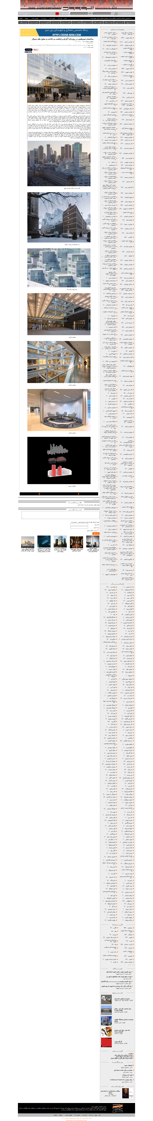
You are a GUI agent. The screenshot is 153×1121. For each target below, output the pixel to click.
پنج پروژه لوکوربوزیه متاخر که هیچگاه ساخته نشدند (109, 289)
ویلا (115, 944)
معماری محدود (128, 177)
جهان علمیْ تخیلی (127, 376)
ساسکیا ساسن (111, 609)
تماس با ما (52, 18)
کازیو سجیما (112, 847)
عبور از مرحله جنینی (110, 205)
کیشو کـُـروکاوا (111, 903)
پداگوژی (130, 404)
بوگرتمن (130, 738)
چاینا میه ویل (128, 847)
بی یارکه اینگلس (128, 740)
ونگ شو (113, 831)
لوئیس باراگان (111, 692)
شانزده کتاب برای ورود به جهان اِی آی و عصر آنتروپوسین (126, 553)
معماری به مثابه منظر (110, 532)
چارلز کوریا (129, 845)
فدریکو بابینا (112, 646)
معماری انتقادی (128, 216)
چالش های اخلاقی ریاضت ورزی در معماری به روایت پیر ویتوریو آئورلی (109, 366)
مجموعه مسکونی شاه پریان (122, 998)
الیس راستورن (128, 692)
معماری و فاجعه (127, 268)
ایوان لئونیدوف (128, 716)
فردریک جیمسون (110, 661)
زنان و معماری (128, 228)
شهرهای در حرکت (111, 48)
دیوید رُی (130, 880)
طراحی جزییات (128, 518)
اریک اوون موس (128, 661)
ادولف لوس (129, 655)
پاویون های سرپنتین (127, 507)
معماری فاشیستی (127, 339)
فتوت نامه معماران (127, 1075)
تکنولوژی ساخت (127, 52)
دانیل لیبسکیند (128, 866)
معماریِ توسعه (128, 137)
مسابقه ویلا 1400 (111, 293)
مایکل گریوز (112, 750)
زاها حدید (112, 587)
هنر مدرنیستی (128, 143)
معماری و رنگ (128, 411)
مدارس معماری (128, 396)
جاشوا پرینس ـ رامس (126, 808)
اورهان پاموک (128, 705)
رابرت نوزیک (129, 888)
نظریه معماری (128, 45)
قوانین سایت (34, 18)
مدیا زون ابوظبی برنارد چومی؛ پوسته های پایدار (27, 549)
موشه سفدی (111, 769)
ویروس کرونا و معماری (126, 360)
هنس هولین (112, 805)
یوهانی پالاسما (111, 920)
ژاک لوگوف (112, 600)
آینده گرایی (129, 97)
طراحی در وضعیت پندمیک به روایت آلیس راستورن (126, 463)
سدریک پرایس (111, 620)
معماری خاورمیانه (111, 45)
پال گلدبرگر (129, 753)
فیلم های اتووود (111, 472)
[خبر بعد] (78, 494)
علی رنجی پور (127, 978)
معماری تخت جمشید (110, 140)
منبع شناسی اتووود (111, 280)
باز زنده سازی (128, 140)
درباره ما (44, 18)
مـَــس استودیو (111, 758)
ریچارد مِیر (129, 906)
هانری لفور (112, 788)
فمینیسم (113, 112)
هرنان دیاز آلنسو (111, 797)
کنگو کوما (112, 886)
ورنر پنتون (112, 823)
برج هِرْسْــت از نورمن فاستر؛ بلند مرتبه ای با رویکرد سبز (60, 550)
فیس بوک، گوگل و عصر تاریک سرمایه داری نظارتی (109, 502)
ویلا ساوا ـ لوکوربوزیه (110, 60)
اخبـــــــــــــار (34, 22)
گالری (114, 927)
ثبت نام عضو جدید (126, 13)
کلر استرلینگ (112, 870)
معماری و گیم (128, 458)
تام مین (130, 786)
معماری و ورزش (111, 525)
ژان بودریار (112, 592)
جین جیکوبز (129, 836)
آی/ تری (130, 631)
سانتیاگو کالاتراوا (111, 617)
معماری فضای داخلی (126, 273)
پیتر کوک (130, 772)
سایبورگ (113, 315)
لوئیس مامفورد (111, 695)
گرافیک (130, 256)
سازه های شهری (127, 48)
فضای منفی (129, 233)
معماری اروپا (128, 330)
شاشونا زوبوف (111, 633)
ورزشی (114, 934)
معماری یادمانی (128, 148)
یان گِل (113, 906)
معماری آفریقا (112, 404)
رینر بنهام (129, 914)
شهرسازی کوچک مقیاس (109, 142)
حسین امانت (129, 853)
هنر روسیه (129, 450)
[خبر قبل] (39, 494)
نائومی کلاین (112, 777)
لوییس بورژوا (111, 718)
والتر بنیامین (112, 817)
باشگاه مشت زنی (111, 421)
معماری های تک (128, 246)
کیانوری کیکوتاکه (111, 898)
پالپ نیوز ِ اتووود (128, 389)
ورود (96, 1115)
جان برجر (129, 812)
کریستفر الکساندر (110, 860)
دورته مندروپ (128, 873)
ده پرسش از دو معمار (110, 307)
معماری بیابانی (128, 426)
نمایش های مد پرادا (110, 515)
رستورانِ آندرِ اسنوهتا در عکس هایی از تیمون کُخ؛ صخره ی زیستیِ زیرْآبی (44, 550)
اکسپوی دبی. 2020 (110, 361)
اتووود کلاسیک (128, 197)
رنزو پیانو (130, 903)
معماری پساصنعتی (111, 305)
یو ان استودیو (111, 909)
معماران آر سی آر (110, 761)
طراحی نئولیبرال (127, 153)
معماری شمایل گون (127, 128)
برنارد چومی (129, 727)
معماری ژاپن (128, 280)
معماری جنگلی (128, 347)
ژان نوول (113, 595)
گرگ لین (113, 679)
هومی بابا (112, 812)
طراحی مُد (129, 398)
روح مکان (129, 93)
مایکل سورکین (111, 747)
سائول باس (112, 606)
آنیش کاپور (129, 625)
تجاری (114, 962)
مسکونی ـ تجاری (127, 951)
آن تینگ (130, 611)
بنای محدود (129, 181)
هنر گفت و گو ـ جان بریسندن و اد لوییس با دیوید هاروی (116, 986)
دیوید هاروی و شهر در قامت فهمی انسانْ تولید (118, 972)
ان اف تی (113, 545)
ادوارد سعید (129, 646)
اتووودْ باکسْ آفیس (111, 411)
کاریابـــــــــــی (45, 22)
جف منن (130, 817)
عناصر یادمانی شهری (110, 959)
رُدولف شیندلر (128, 895)
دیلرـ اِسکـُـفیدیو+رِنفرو (126, 876)
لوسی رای (112, 710)
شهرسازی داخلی (111, 536)
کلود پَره (113, 873)
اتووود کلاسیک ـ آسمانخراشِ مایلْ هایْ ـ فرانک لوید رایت (93, 550)
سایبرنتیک (113, 393)
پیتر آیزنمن (129, 764)
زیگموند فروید (111, 589)
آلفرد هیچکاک (128, 603)
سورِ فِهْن (113, 628)
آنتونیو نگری (129, 620)
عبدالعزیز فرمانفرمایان (109, 642)
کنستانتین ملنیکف (110, 883)
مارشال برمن (111, 735)
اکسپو (130, 351)
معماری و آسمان (127, 536)
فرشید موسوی (111, 663)
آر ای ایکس (129, 587)
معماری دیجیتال (128, 381)
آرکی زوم (129, 595)
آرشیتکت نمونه (128, 1065)
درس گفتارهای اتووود (110, 103)
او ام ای (60, 107)
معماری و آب (128, 437)
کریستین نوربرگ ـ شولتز (108, 862)
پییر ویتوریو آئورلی (127, 777)
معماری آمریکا (128, 493)
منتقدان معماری (128, 124)
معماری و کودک (111, 518)
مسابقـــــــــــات (76, 22)
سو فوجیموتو (111, 622)
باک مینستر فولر (128, 724)
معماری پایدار (128, 84)
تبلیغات (21, 18)
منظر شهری (129, 37)
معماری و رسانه (127, 278)
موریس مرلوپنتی (110, 766)
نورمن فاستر (112, 780)
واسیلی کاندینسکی (110, 814)
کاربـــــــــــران (66, 22)
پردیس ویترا (129, 570)
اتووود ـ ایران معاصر (126, 307)
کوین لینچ (113, 895)
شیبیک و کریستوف (110, 636)
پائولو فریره (129, 747)
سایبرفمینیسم (112, 413)
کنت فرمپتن (112, 877)
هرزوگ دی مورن (110, 794)
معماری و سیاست (127, 75)
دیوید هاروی (129, 886)
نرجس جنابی (78, 41)
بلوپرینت (113, 351)
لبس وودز (112, 690)
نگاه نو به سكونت (127, 64)
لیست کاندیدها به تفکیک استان (124, 1056)
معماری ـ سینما (128, 224)
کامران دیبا (112, 853)
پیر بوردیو (129, 775)
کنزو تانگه (112, 880)
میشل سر (112, 772)
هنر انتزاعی (129, 251)
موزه (131, 941)
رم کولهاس (129, 901)
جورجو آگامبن (128, 823)
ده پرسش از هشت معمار (109, 564)
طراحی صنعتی (128, 112)
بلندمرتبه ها (129, 305)
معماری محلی (128, 193)
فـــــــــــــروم (119, 22)
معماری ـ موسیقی (127, 548)
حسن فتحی (129, 850)
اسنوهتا (130, 675)
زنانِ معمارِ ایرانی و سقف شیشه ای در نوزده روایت (127, 540)
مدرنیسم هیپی (112, 401)
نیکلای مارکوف (111, 783)
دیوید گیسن (129, 883)
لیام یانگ (113, 724)
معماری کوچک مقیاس (126, 311)
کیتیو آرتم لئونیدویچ (110, 901)
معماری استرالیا (111, 318)
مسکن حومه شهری (127, 240)
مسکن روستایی (128, 284)
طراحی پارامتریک (127, 481)
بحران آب (129, 393)
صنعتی (130, 959)
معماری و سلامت (127, 472)
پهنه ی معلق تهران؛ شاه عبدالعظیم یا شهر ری (118, 976)
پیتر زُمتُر (129, 769)
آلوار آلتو (130, 606)
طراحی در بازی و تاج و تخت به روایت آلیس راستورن (110, 246)
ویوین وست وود (111, 836)
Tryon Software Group (80, 1120)
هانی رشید (112, 791)
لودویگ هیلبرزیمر (110, 705)
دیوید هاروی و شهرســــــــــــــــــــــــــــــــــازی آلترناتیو (116, 981)
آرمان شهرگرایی (127, 108)
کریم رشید (112, 866)
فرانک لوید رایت (110, 652)
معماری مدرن (128, 80)
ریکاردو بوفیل (128, 920)
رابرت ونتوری (128, 892)
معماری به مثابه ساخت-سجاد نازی (123, 1070)
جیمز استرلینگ (128, 834)
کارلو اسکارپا (112, 842)
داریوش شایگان (128, 863)
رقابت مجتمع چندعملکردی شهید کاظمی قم (111, 273)
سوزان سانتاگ (111, 631)
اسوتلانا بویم (128, 681)
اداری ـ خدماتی (128, 944)
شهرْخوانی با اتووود (110, 574)
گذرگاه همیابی (118, 1041)
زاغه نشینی (129, 413)
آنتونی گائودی (128, 614)
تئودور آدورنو (129, 780)
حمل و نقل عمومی (111, 937)
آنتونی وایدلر (129, 617)
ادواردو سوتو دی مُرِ (127, 651)
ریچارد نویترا (129, 909)
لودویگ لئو (112, 698)
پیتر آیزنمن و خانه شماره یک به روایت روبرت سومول (109, 559)
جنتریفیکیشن (112, 165)
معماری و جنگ (112, 76)
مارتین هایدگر (111, 729)
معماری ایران (128, 297)
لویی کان (113, 713)
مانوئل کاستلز (111, 740)
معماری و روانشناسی (126, 406)
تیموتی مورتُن (128, 802)
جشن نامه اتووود (127, 529)
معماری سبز (129, 158)
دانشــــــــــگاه (98, 22)
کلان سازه (129, 88)
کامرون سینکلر (111, 856)
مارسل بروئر (112, 732)
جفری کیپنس (128, 820)
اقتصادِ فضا (129, 220)
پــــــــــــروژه (130, 22)
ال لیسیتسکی (128, 690)
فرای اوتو (112, 655)
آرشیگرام (129, 592)
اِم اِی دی (129, 695)
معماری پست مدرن (126, 172)
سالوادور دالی (111, 611)
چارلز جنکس (129, 839)
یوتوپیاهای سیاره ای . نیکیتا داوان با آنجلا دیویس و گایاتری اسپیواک (109, 476)
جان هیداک (129, 814)
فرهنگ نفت (129, 545)
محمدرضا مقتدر (111, 753)
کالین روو (113, 850)
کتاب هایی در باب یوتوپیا (109, 334)
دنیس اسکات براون (127, 869)
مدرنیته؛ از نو (128, 322)
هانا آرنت (113, 786)
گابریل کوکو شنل (110, 672)
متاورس (113, 398)
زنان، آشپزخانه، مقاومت (109, 311)
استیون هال (129, 669)
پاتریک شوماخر (128, 750)
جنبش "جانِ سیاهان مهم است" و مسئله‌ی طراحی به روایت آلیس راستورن (109, 186)
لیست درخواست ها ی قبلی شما (123, 1055)
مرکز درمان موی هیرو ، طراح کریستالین (76, 549)
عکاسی (130, 237)
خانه (65, 18)
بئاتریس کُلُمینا (128, 718)
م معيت (116, 1033)
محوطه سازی (128, 201)
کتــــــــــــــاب (55, 22)
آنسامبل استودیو (127, 622)
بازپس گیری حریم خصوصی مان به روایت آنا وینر (109, 426)
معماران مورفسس (110, 764)
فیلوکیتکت (129, 366)
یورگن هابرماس (111, 912)
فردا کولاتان (112, 658)
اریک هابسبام (128, 663)
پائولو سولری (128, 744)
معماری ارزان (128, 165)
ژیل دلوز (113, 603)
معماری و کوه (128, 515)
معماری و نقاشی (127, 401)
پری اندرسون (128, 758)
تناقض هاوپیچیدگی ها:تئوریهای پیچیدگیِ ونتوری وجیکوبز (110, 323)
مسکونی (130, 927)
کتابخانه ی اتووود (127, 208)
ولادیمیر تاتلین (111, 825)
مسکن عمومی (128, 260)
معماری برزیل (112, 529)
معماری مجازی (128, 502)
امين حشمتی (117, 1022)
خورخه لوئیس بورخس (126, 856)
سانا (114, 614)
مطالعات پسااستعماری (110, 520)
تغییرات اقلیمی (128, 162)
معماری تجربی (128, 205)
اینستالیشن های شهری (109, 41)
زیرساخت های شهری (126, 930)
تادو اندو (130, 783)
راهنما (26, 18)
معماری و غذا (112, 68)
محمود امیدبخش (118, 1012)
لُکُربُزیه (113, 721)
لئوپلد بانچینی (111, 684)
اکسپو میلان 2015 (127, 511)
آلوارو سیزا (129, 609)
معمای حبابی (112, 396)
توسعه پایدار (129, 119)
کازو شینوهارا (111, 845)
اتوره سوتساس (128, 636)
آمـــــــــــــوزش (87, 22)
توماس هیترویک (128, 797)
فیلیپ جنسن (112, 669)
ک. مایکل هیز (111, 839)
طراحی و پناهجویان (110, 216)
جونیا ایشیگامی (128, 831)
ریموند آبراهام (128, 912)
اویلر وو (130, 708)
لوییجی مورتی (111, 716)
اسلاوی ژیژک (128, 672)
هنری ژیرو (112, 799)
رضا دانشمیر (129, 898)
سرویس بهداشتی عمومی (109, 955)
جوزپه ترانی (129, 825)
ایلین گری (129, 713)
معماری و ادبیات (127, 432)
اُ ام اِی (130, 633)
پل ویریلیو (129, 761)
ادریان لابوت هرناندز (127, 639)
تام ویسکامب (128, 788)
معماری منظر (128, 101)
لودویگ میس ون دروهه (109, 701)
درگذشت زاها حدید (127, 475)
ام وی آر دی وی (128, 698)
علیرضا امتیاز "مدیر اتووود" (121, 1000)
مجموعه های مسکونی (110, 947)
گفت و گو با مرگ (127, 357)
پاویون (130, 937)
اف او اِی (130, 687)
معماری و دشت (111, 65)
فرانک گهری (112, 648)
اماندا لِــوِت (129, 701)
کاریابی (130, 1053)
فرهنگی (130, 934)
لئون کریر (112, 687)
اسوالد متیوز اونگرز (127, 679)
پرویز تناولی (129, 755)
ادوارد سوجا (129, 648)
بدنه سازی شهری (127, 212)
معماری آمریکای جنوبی (109, 114)
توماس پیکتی (128, 794)
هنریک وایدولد (111, 802)
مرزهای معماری (128, 60)
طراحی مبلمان (128, 264)
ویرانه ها (129, 315)
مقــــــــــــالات (109, 22)
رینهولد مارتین (128, 917)
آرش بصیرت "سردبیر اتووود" (123, 974)
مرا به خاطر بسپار (92, 530)
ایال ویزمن (129, 710)
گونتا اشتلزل (112, 681)
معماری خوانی (112, 84)
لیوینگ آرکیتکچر (111, 137)
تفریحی (130, 948)
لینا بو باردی (112, 727)
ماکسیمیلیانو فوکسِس (109, 743)
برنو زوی (130, 732)
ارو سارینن (129, 658)
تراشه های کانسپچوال (126, 168)
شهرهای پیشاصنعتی (110, 507)
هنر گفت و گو (128, 301)
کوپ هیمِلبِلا (112, 888)
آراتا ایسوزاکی (128, 589)
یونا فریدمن (112, 917)
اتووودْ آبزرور (112, 353)
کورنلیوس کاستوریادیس (109, 891)
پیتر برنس (129, 766)
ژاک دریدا (112, 598)
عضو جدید (74, 522)
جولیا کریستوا (128, 828)
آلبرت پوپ (129, 598)
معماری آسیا (128, 318)
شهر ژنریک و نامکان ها (109, 356)
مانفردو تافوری (111, 738)
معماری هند (129, 385)
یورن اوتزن (112, 914)
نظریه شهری (128, 72)
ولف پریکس (112, 828)
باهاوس (130, 468)
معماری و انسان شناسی (109, 108)
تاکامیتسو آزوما (128, 791)
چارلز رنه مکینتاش (127, 842)
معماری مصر (112, 278)
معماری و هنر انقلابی (126, 370)
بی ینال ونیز (112, 101)
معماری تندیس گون (127, 114)
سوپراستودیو (111, 625)
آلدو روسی (129, 600)
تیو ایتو (130, 805)
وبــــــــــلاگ (23, 22)
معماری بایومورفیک (110, 57)
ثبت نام (60, 18)
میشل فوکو (112, 775)
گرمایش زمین (128, 187)
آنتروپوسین (129, 417)
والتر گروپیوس (111, 820)
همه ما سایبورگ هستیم (109, 380)
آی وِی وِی (129, 628)
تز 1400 (113, 162)
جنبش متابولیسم (127, 454)
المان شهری (129, 68)
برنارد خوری (128, 729)
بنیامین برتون (128, 735)
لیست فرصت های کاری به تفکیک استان (121, 1058)
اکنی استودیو (112, 327)
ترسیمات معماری (127, 293)
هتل (115, 931)
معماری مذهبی (128, 335)
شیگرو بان (112, 639)
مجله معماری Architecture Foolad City (121, 1079)
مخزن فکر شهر (111, 755)
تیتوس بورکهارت (128, 799)
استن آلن (130, 666)
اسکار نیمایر (129, 684)
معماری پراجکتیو (127, 353)
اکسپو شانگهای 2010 (126, 496)
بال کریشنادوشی (127, 721)
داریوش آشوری (128, 860)
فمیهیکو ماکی (111, 666)
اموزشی (130, 956)
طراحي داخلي (128, 42)
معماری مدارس (111, 407)
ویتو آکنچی (112, 834)
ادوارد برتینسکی (127, 642)
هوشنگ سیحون (111, 808)
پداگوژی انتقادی (127, 559)
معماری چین (128, 327)
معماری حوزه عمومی (126, 56)
